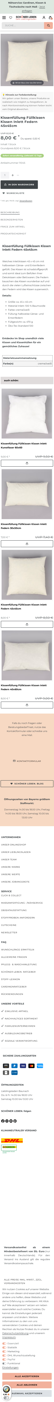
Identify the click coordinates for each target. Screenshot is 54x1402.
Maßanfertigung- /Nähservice (22, 903)
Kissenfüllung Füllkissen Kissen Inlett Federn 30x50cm (24, 526)
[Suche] (48, 25)
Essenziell (13, 1343)
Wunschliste (15, 193)
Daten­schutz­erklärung (15, 1333)
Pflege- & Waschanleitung (19, 964)
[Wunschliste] (10, 17)
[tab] (10, 212)
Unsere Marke (10, 867)
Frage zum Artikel (13, 226)
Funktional (13, 1363)
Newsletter (9, 932)
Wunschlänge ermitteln (17, 949)
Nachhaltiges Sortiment (21, 1018)
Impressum (9, 1337)
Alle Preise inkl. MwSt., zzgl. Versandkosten (23, 1281)
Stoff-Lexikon (10, 979)
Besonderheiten (12, 219)
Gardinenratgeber (13, 986)
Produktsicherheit (13, 233)
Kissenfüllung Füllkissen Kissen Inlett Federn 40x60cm (24, 687)
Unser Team (9, 859)
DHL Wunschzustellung (21, 1355)
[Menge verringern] (17, 175)
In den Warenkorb (21, 184)
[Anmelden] (44, 17)
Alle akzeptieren (27, 1376)
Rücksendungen (12, 994)
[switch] (6, 1397)
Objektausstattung (14, 910)
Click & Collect (11, 895)
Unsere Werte (10, 874)
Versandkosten (25, 201)
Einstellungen (10, 1367)
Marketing (13, 1351)
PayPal (11, 1359)
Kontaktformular (29, 761)
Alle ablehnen (27, 1385)
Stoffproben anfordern (18, 917)
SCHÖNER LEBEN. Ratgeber (18, 972)
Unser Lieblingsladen (16, 852)
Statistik (12, 1347)
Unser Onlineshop (13, 844)
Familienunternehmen (20, 1026)
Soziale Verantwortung (21, 1041)
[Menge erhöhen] (12, 175)
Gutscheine (9, 925)
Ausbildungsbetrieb (18, 1033)
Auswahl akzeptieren (27, 1393)
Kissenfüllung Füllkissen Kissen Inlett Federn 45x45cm (24, 606)
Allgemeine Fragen (14, 957)
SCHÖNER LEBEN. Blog (29, 783)
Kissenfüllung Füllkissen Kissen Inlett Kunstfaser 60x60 (24, 445)
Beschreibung (10, 212)
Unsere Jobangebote (15, 881)
